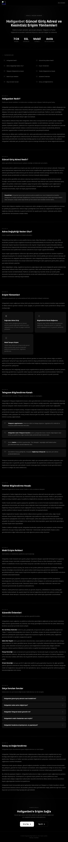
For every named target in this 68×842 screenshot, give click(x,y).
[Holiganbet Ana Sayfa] (3, 3)
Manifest (36, 837)
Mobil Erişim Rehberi (11, 76)
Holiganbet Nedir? (10, 60)
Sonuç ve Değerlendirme (44, 82)
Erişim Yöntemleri (42, 66)
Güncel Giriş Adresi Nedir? (45, 60)
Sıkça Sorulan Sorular (11, 82)
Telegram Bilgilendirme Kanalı (14, 71)
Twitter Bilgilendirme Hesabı (45, 71)
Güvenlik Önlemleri (43, 76)
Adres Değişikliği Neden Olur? (14, 66)
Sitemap (31, 837)
